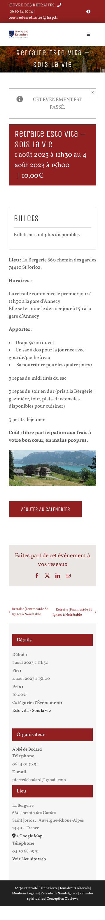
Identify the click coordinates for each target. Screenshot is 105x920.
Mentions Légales (25, 893)
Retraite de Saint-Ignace (59, 893)
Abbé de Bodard (27, 749)
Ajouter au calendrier (45, 509)
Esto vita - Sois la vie (31, 711)
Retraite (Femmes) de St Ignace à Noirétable (30, 612)
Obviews (71, 898)
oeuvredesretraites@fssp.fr (33, 17)
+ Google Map (29, 836)
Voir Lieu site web (29, 859)
